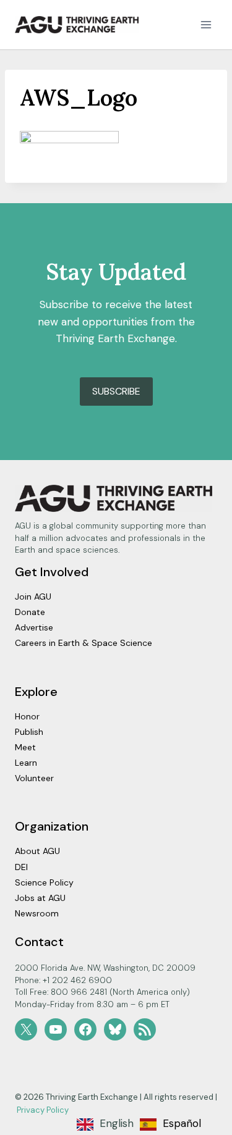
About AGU (37, 850)
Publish (29, 731)
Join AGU (33, 596)
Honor (27, 716)
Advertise (34, 627)
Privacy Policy (43, 1110)
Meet (25, 747)
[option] (170, 1124)
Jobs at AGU (40, 897)
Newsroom (37, 913)
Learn (26, 762)
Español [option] (182, 1123)
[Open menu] (205, 24)
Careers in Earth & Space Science (83, 642)
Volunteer (34, 778)
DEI (21, 867)
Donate (30, 612)
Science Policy (44, 882)
